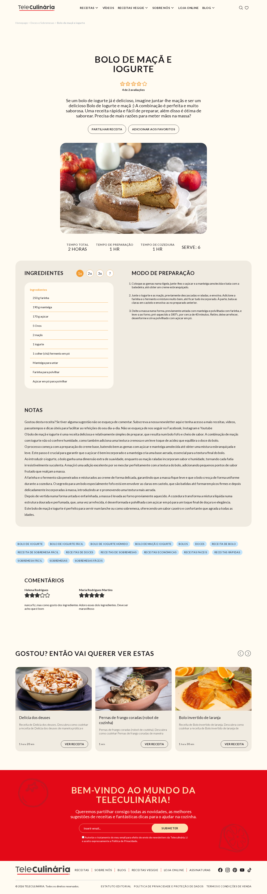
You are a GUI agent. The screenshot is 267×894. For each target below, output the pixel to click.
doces (200, 543)
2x (90, 273)
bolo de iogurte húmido (109, 543)
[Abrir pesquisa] (241, 8)
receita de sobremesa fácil (38, 552)
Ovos (38, 325)
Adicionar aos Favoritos (153, 129)
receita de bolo (224, 543)
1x (80, 273)
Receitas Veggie (131, 7)
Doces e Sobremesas (42, 22)
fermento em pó (60, 353)
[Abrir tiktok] (249, 870)
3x (100, 273)
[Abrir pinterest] (235, 870)
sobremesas (59, 560)
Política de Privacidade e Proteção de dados (169, 886)
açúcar (44, 316)
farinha (44, 298)
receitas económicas (160, 552)
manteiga (46, 307)
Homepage (21, 22)
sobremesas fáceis (89, 560)
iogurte (39, 344)
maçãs (39, 335)
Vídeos (108, 7)
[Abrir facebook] (220, 870)
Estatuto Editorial (116, 886)
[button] (122, 84)
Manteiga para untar (45, 362)
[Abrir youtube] (242, 870)
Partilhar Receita (107, 129)
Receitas (87, 7)
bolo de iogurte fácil (67, 543)
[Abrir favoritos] (246, 8)
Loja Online (188, 7)
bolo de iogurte (30, 543)
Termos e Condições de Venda (229, 886)
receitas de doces (79, 552)
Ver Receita (74, 744)
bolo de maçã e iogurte (153, 543)
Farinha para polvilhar (46, 372)
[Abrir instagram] (227, 870)
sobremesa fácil (30, 560)
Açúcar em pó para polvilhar (50, 381)
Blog (206, 7)
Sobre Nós (161, 7)
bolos (183, 543)
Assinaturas (200, 870)
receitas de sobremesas (119, 552)
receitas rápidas (227, 552)
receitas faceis (195, 552)
